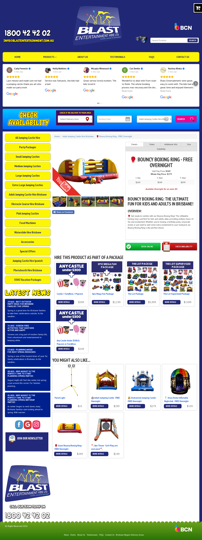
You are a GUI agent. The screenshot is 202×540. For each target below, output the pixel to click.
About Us (82, 57)
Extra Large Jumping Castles (27, 185)
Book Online (147, 246)
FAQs (151, 57)
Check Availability (183, 246)
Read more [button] (127, 90)
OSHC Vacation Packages (27, 280)
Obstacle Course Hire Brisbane (27, 204)
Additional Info (170, 144)
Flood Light (60, 397)
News (66, 534)
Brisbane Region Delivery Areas (130, 534)
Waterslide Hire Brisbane (27, 232)
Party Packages (27, 147)
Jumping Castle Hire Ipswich (28, 261)
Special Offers (27, 251)
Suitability (161, 149)
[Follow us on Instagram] (36, 424)
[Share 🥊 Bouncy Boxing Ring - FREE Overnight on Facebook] (88, 212)
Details (134, 144)
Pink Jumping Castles (27, 213)
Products (49, 57)
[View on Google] (9, 70)
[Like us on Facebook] (19, 424)
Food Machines (28, 223)
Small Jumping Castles (28, 157)
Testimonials (117, 57)
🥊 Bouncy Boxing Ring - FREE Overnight (114, 136)
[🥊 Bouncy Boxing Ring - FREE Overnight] (88, 169)
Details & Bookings (65, 302)
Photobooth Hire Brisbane (27, 270)
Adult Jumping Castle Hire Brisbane (28, 194)
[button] (6, 83)
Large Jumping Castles (28, 175)
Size (189, 144)
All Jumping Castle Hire (27, 138)
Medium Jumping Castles (27, 166)
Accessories (27, 242)
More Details (63, 405)
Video (152, 144)
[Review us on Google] (28, 424)
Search (192, 40)
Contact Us (182, 57)
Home (17, 57)
